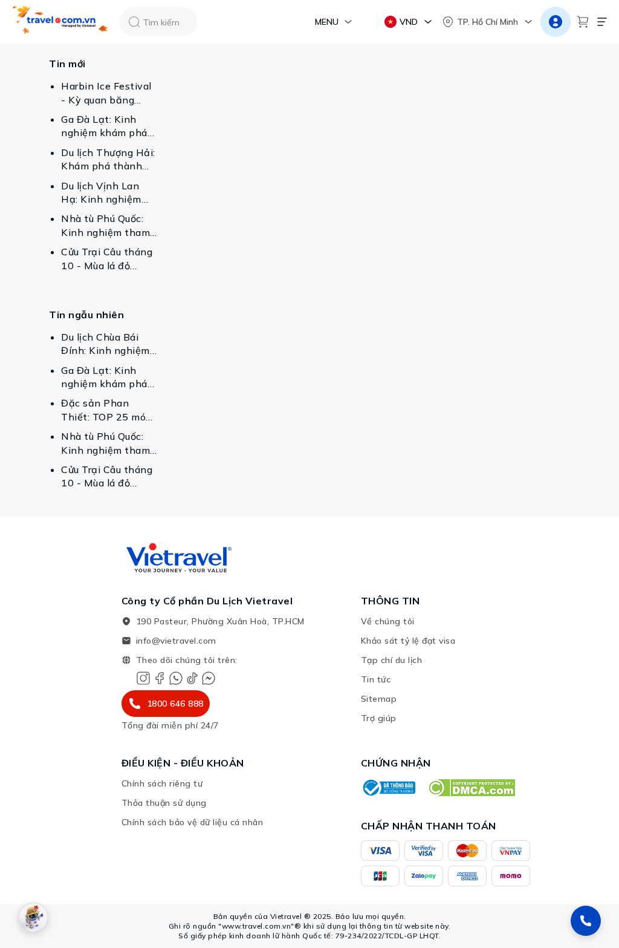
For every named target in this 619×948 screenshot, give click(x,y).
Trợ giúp (379, 718)
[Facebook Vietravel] (159, 678)
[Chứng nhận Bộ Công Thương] (388, 787)
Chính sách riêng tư (162, 783)
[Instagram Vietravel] (143, 678)
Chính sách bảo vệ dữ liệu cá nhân (193, 822)
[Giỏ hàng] (582, 22)
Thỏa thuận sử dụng (164, 802)
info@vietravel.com (176, 640)
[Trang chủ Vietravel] (61, 22)
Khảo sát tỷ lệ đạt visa (408, 640)
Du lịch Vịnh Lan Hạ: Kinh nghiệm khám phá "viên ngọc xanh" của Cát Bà (107, 193)
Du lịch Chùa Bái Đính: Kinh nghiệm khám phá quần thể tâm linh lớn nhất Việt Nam (108, 344)
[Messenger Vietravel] (208, 678)
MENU (327, 21)
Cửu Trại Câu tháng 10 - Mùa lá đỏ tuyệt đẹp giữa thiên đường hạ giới (108, 259)
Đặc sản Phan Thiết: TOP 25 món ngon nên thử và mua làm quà (106, 410)
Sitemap (379, 698)
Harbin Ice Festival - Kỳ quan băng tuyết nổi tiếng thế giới (106, 93)
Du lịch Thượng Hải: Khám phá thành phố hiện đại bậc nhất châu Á (108, 159)
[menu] (602, 22)
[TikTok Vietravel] (192, 678)
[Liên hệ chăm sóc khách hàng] (586, 921)
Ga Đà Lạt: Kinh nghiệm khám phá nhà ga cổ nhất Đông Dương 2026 (105, 126)
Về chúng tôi (388, 621)
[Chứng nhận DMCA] (471, 787)
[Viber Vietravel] (176, 678)
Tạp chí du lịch (392, 660)
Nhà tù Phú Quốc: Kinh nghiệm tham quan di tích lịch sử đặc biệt (105, 225)
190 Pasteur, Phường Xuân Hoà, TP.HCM (220, 621)
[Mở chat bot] (33, 917)
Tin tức (376, 679)
